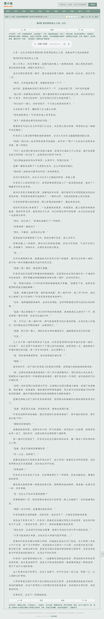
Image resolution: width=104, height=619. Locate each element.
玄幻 (15, 11)
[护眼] (69, 17)
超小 (83, 17)
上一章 (23, 30)
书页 (41, 600)
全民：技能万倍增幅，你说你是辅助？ (55, 607)
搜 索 (93, 5)
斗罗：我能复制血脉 (50, 34)
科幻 (48, 11)
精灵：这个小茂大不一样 (83, 605)
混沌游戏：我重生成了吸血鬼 (38, 39)
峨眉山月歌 (22, 605)
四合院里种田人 (79, 34)
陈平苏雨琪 (68, 605)
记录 (88, 11)
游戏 (56, 11)
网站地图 (54, 616)
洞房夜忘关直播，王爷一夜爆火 (77, 36)
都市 (32, 11)
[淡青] (77, 17)
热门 (80, 11)
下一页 (80, 30)
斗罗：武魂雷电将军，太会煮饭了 (29, 34)
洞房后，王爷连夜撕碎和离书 (53, 36)
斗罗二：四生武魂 (66, 34)
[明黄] (67, 17)
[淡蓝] (72, 17)
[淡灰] (74, 17)
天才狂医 (49, 605)
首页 (7, 11)
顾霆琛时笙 (58, 605)
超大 (96, 17)
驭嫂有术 (73, 607)
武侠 (23, 11)
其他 (72, 11)
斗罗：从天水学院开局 (20, 17)
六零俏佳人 (31, 605)
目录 (52, 30)
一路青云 (40, 605)
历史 (40, 11)
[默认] (64, 17)
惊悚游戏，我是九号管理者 (31, 36)
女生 (64, 11)
